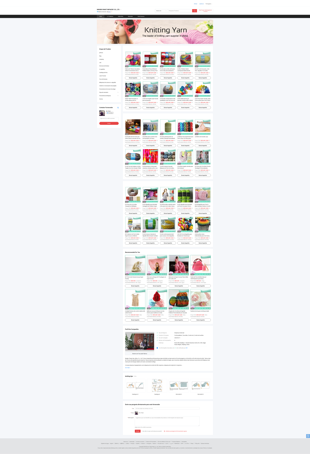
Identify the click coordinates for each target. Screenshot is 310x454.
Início (100, 16)
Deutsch (143, 443)
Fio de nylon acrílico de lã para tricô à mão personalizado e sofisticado (167, 70)
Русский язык (161, 443)
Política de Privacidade (151, 441)
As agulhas (102, 69)
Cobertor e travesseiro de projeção (107, 85)
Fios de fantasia (103, 79)
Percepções (184, 441)
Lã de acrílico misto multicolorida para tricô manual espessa (202, 235)
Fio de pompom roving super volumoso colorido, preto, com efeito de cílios (150, 168)
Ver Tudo (127, 367)
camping (101, 59)
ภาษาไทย (187, 443)
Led (100, 62)
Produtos (110, 16)
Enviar (137, 431)
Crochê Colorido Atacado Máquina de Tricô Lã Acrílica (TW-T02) (167, 168)
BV (187, 348)
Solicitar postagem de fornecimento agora (175, 431)
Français (132, 443)
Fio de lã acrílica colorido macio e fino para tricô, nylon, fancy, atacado (167, 206)
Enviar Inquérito (133, 77)
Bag (100, 56)
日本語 (127, 443)
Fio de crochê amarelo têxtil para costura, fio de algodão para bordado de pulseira (167, 235)
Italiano (154, 443)
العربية (171, 443)
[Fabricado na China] (107, 3)
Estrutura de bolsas (104, 66)
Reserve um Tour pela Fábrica (139, 353)
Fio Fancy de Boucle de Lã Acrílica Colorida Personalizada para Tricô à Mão (167, 138)
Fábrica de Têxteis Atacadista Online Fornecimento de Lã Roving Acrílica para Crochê (132, 70)
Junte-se (201, 4)
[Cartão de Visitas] (118, 107)
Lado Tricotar (102, 76)
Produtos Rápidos (176, 441)
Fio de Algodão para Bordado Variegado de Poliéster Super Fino (149, 206)
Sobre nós (125, 441)
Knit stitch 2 (201, 394)
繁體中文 (122, 443)
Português (149, 443)
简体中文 (117, 443)
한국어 (166, 443)
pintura (101, 52)
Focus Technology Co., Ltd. (152, 446)
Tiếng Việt (197, 443)
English (111, 443)
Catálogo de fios (103, 72)
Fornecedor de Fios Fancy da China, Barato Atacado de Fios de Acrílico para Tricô (132, 138)
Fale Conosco (141, 16)
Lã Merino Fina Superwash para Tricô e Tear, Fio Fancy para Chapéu (185, 138)
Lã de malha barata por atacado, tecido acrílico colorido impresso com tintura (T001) (185, 100)
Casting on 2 (135, 394)
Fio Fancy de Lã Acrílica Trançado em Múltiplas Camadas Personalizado (131, 206)
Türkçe (191, 443)
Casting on (157, 394)
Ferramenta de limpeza (105, 95)
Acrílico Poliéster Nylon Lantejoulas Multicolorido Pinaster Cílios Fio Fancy (183, 70)
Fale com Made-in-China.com (164, 441)
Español (138, 443)
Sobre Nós (120, 16)
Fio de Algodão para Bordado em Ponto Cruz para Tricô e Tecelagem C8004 (184, 206)
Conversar (110, 113)
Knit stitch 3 (179, 394)
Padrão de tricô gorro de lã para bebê (199, 311)
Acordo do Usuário (140, 441)
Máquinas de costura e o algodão (107, 82)
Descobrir (130, 16)
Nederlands (176, 443)
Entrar (195, 4)
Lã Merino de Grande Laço (201, 136)
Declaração (131, 441)
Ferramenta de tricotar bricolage (107, 89)
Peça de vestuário (103, 92)
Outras (101, 99)
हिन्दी (182, 443)
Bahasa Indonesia (205, 443)
